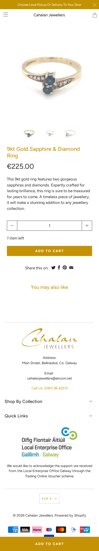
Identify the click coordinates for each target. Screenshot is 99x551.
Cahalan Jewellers (49, 15)
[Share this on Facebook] (59, 267)
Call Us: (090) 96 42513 (50, 388)
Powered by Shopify (70, 515)
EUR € (47, 498)
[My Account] (4, 14)
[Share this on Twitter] (53, 267)
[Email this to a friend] (71, 267)
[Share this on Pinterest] (64, 267)
